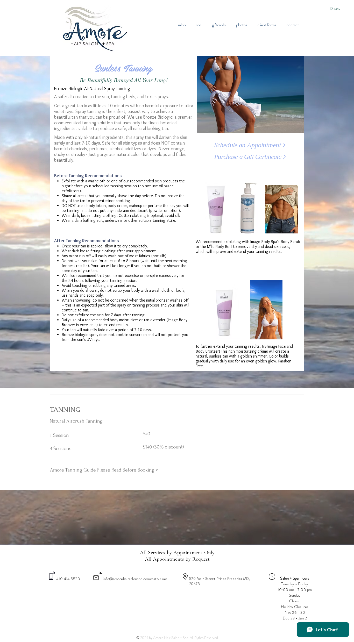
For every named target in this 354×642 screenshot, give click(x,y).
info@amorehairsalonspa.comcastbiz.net (135, 579)
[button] (336, 8)
